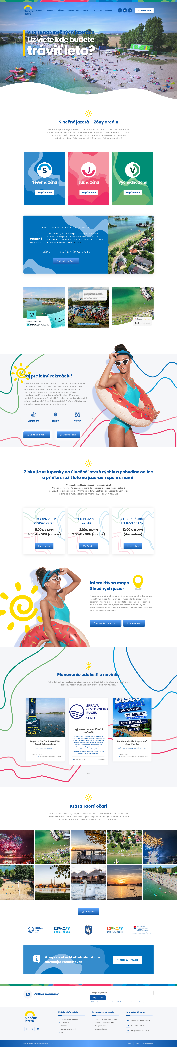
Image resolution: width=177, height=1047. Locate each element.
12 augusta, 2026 (36, 754)
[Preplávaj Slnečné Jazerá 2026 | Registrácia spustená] (45, 717)
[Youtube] (130, 10)
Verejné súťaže (100, 1026)
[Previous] (65, 307)
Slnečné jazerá (50, 756)
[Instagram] (125, 10)
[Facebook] (120, 10)
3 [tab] (89, 773)
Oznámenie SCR (101, 1029)
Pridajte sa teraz (98, 998)
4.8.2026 (78, 242)
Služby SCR (65, 1022)
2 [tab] (88, 773)
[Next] (112, 307)
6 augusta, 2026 (79, 759)
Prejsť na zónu (45, 192)
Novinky (101, 759)
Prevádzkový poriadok (70, 1019)
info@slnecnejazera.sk (140, 1030)
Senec (42, 756)
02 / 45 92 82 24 (137, 1025)
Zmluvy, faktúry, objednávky (106, 1019)
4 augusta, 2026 (123, 754)
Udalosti (58, 756)
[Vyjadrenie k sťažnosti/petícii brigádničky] (88, 711)
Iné (62, 1032)
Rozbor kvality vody (68, 1029)
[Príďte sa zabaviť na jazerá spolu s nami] (28, 10)
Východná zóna (142, 756)
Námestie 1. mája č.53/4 (140, 1021)
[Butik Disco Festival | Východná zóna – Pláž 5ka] (132, 717)
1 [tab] (87, 773)
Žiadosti (64, 1026)
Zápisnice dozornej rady (104, 1022)
